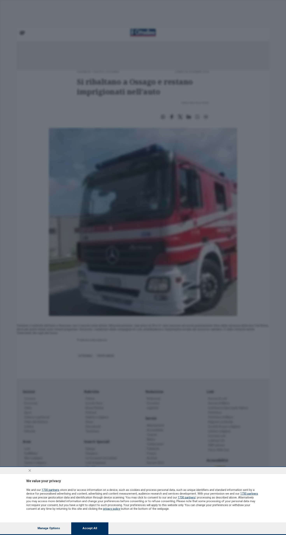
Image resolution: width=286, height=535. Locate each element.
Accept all (89, 528)
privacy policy (111, 509)
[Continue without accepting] (29, 470)
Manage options (49, 528)
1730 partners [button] (50, 490)
